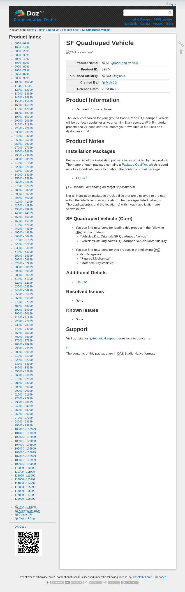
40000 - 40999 (24, 197)
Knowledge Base (29, 510)
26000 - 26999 (24, 143)
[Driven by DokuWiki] (130, 582)
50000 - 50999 (24, 236)
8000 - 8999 (22, 74)
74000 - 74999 (24, 328)
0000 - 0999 (22, 43)
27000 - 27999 (24, 147)
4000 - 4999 (22, 59)
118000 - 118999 (25, 498)
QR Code (20, 526)
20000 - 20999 (24, 120)
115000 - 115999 (25, 487)
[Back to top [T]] (181, 51)
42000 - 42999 (24, 205)
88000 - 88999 (24, 382)
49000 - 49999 (24, 232)
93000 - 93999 (24, 402)
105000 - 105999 (25, 448)
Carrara (145, 23)
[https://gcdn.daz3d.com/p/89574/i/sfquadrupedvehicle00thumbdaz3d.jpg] (79, 52)
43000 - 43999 (24, 209)
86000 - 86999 (24, 375)
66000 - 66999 (24, 298)
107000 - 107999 (25, 456)
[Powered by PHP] (74, 582)
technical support (105, 338)
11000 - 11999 (23, 86)
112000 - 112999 (25, 475)
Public (41, 30)
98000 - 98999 (24, 421)
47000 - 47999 (24, 224)
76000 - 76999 (24, 336)
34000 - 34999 (24, 174)
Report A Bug (27, 518)
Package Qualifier (134, 164)
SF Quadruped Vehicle (96, 30)
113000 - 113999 (25, 479)
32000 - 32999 (24, 167)
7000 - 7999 (22, 70)
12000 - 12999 (24, 89)
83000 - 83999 (24, 363)
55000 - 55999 (24, 255)
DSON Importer (163, 19)
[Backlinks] (181, 44)
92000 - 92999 (24, 398)
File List (81, 282)
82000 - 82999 (24, 360)
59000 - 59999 (24, 271)
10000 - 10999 (24, 82)
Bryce (169, 23)
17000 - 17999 (24, 109)
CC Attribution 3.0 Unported (149, 577)
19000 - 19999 (24, 116)
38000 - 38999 (24, 190)
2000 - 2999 (22, 51)
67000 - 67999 (24, 302)
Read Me (53, 30)
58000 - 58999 (24, 267)
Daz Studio (130, 23)
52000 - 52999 (24, 244)
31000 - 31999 (24, 163)
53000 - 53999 (24, 248)
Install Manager (141, 19)
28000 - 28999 (24, 151)
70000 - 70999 (24, 313)
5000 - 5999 (22, 62)
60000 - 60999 (24, 275)
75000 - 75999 (24, 332)
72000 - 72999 (24, 321)
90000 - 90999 (24, 390)
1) (87, 177)
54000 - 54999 (24, 251)
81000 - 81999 (24, 355)
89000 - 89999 (24, 387)
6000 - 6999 (22, 66)
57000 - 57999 (24, 263)
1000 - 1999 (22, 47)
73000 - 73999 (24, 325)
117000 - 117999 (25, 495)
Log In (172, 4)
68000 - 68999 (24, 305)
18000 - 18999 (24, 113)
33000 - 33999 (24, 170)
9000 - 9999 (22, 78)
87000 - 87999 (24, 379)
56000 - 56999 (24, 259)
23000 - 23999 (24, 132)
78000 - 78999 (24, 344)
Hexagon (158, 23)
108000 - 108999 (25, 460)
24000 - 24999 (24, 136)
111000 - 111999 (25, 471)
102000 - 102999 (25, 436)
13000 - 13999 (24, 93)
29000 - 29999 (24, 155)
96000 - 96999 (24, 414)
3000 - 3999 (22, 55)
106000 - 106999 (25, 452)
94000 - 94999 (24, 406)
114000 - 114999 (25, 483)
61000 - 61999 (24, 278)
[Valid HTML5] (92, 582)
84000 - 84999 (24, 367)
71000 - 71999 (24, 317)
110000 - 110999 (25, 468)
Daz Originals (115, 76)
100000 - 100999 (25, 429)
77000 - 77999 (24, 340)
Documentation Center (35, 19)
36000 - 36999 (24, 182)
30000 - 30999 (24, 159)
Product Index (70, 30)
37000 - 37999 (24, 186)
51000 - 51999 (24, 240)
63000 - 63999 (24, 286)
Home (31, 30)
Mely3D (111, 82)
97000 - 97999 (24, 417)
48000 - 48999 (24, 228)
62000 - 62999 (24, 282)
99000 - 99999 (24, 425)
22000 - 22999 (24, 128)
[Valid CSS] (111, 582)
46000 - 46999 (24, 221)
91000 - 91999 (24, 394)
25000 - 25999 (24, 140)
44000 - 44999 (24, 213)
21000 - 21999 (24, 124)
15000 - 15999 (24, 101)
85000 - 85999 (24, 371)
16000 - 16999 (24, 105)
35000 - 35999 (24, 178)
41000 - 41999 (24, 201)
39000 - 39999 (24, 194)
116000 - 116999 (25, 491)
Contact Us (25, 514)
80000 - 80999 (24, 352)
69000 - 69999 (24, 309)
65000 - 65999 (24, 294)
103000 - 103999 (25, 441)
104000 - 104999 (25, 444)
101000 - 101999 (25, 433)
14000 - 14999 (24, 97)
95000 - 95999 (24, 409)
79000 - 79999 (24, 348)
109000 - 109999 (25, 463)
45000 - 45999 (24, 217)
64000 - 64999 (24, 290)
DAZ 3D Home (28, 506)
